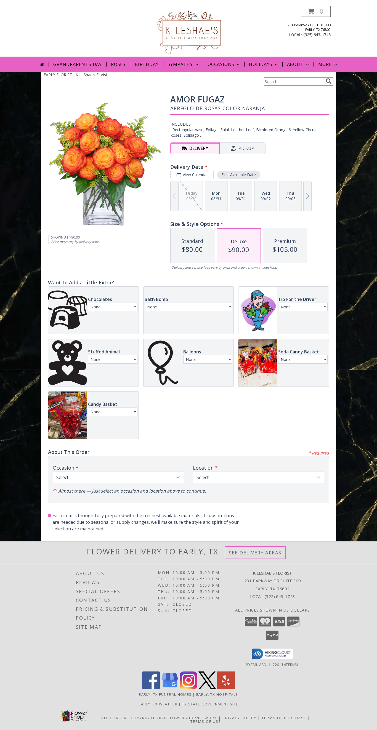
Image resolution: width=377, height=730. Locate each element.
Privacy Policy (239, 717)
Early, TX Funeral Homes (165, 694)
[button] (316, 11)
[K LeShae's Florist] (188, 31)
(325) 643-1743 (317, 34)
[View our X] (207, 687)
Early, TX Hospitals (217, 694)
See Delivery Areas (255, 552)
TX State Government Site (210, 704)
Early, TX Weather (158, 704)
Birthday (146, 64)
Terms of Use (205, 721)
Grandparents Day (77, 64)
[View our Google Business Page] (170, 687)
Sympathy (180, 64)
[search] (328, 81)
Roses (118, 64)
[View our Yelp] (226, 687)
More (325, 64)
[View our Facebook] (151, 687)
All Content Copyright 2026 (133, 717)
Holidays (260, 64)
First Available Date (238, 174)
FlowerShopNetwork (192, 717)
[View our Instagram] (188, 687)
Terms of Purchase (284, 717)
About (295, 64)
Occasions (221, 64)
